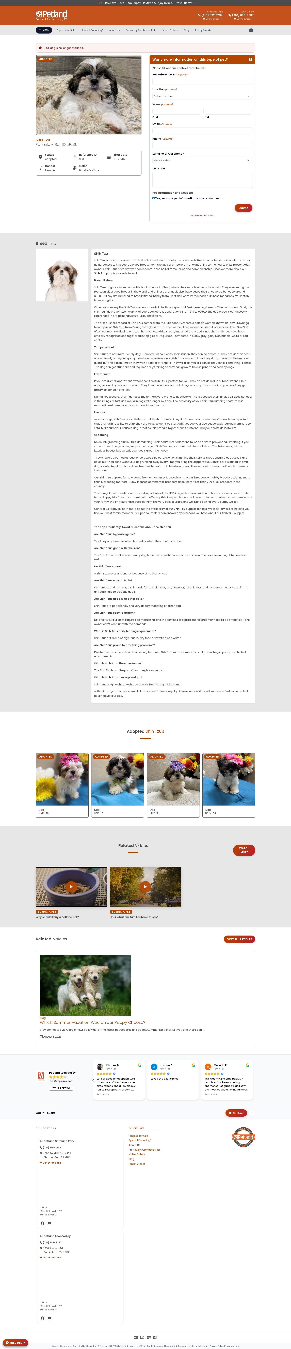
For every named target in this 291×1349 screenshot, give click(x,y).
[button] (252, 1080)
